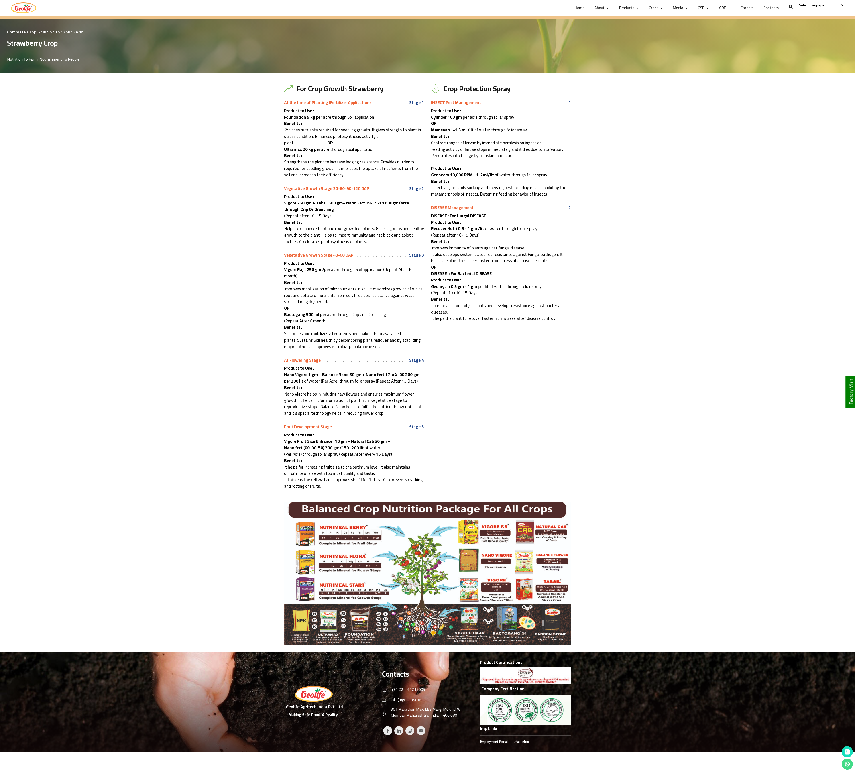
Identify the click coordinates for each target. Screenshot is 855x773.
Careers (747, 8)
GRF (722, 8)
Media (678, 8)
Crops (653, 8)
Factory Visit (851, 391)
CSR (701, 8)
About (599, 8)
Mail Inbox (522, 741)
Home (579, 8)
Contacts (771, 8)
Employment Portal (494, 741)
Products (626, 8)
